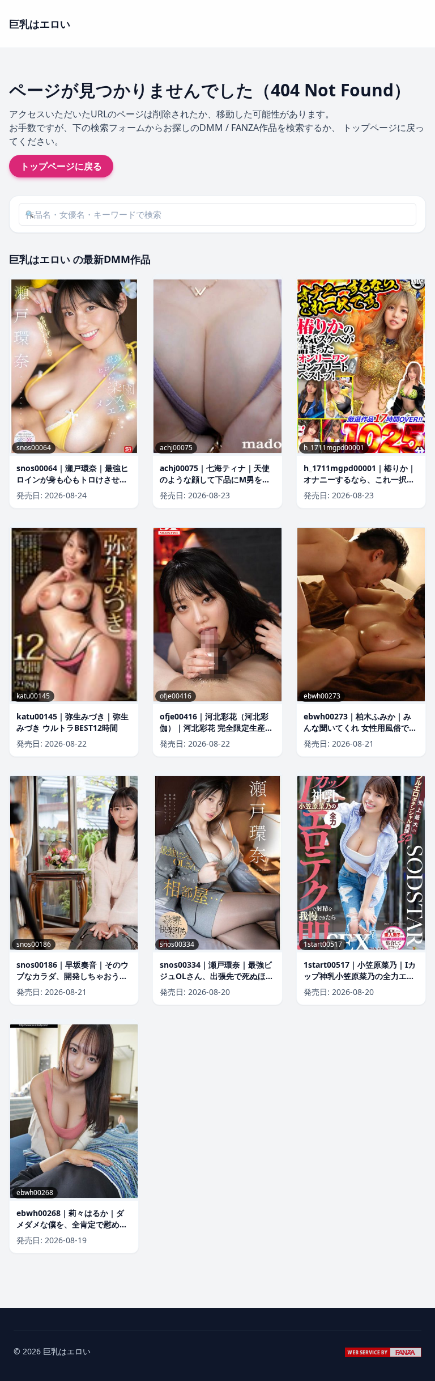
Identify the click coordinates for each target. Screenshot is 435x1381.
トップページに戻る (61, 166)
